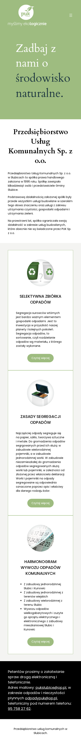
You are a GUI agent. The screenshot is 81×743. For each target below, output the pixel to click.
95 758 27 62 (19, 708)
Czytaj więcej (40, 358)
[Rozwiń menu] (70, 15)
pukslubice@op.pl (51, 687)
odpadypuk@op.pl (41, 698)
